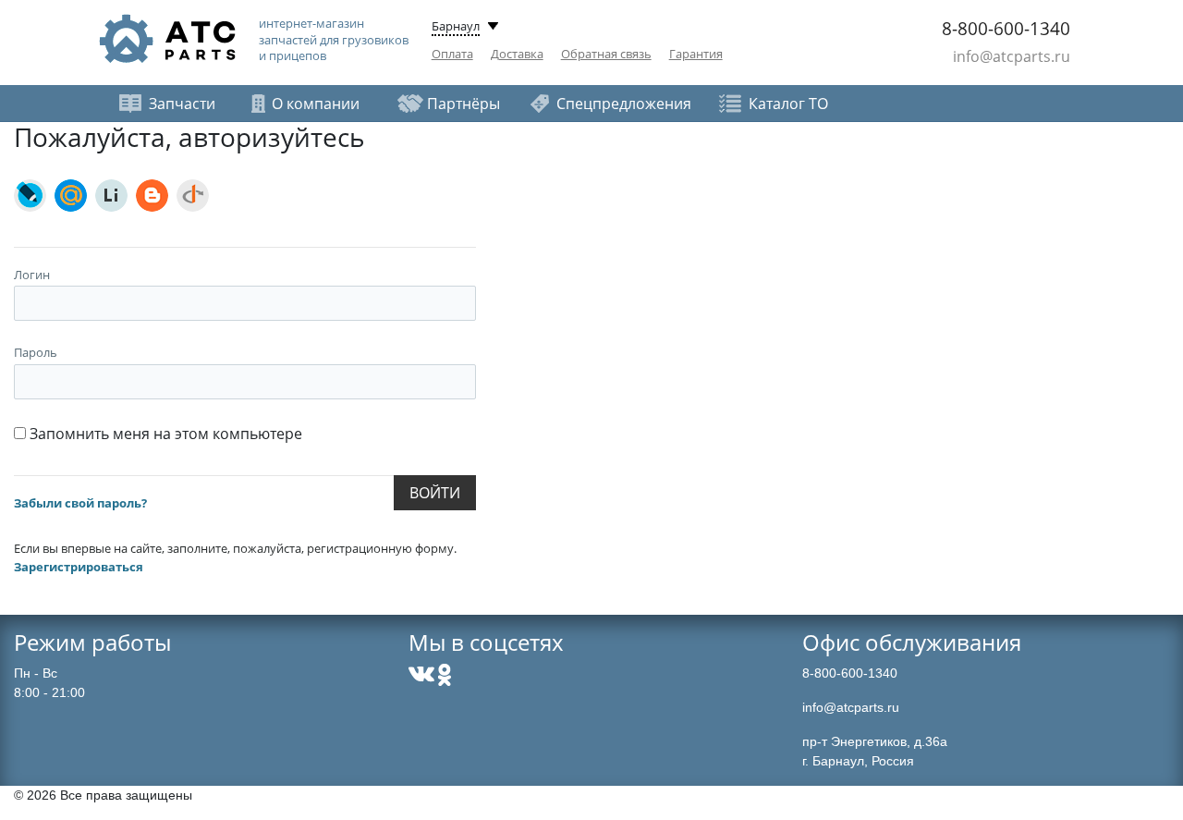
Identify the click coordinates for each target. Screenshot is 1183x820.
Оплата (452, 53)
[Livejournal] (30, 195)
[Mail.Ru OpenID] (71, 195)
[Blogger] (152, 195)
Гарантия (696, 53)
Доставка (517, 53)
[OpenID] (193, 195)
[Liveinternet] (111, 195)
